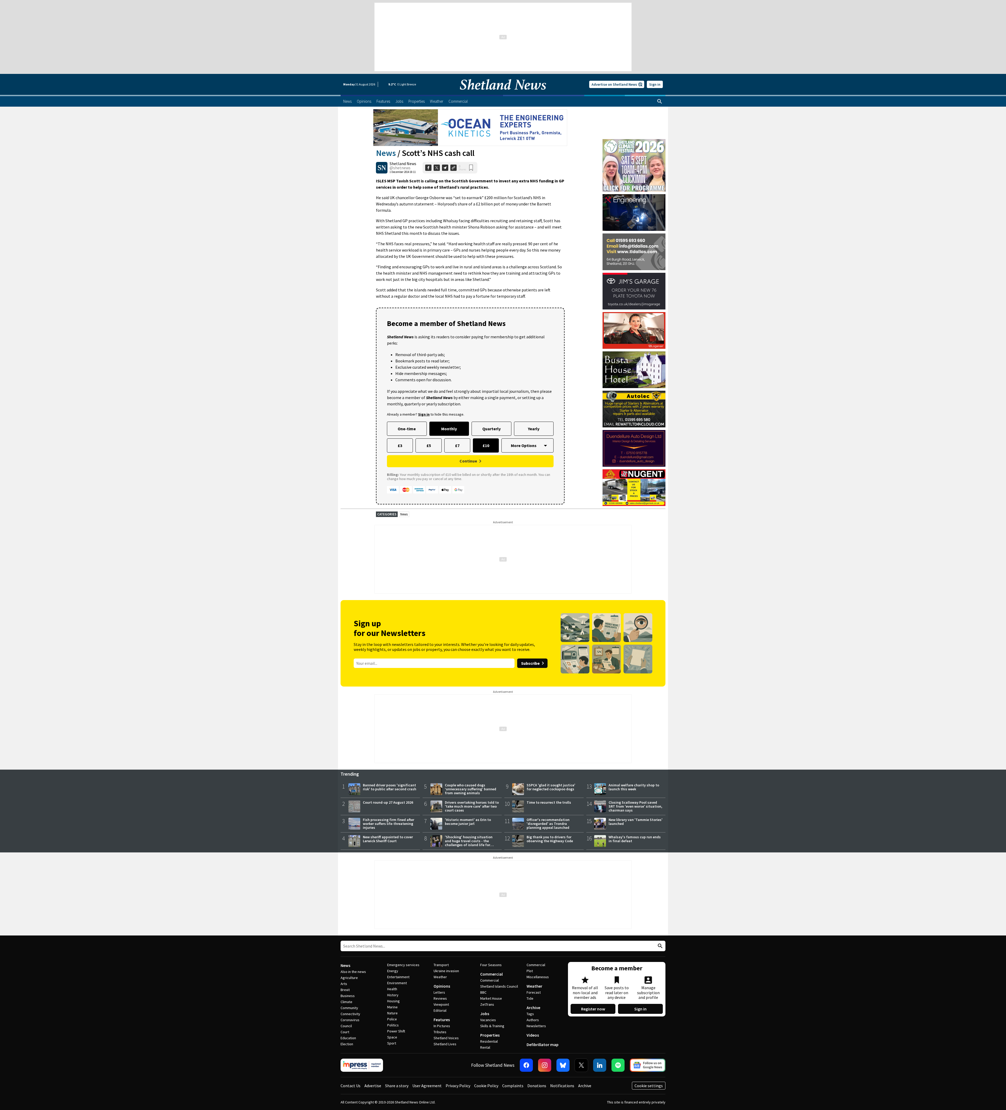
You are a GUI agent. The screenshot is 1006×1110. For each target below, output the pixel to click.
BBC (483, 992)
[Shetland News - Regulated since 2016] (362, 1065)
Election (347, 1044)
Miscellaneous (538, 977)
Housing (393, 1001)
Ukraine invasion (446, 970)
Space (392, 1037)
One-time (407, 428)
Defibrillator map (543, 1044)
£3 (400, 445)
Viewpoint (441, 1004)
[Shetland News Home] (503, 93)
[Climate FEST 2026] (634, 141)
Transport (441, 964)
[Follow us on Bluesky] (563, 1065)
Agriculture (349, 977)
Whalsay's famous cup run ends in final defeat (635, 839)
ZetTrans (487, 1004)
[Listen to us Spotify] (618, 1065)
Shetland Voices (446, 1038)
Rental (485, 1047)
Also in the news (353, 971)
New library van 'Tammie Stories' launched (636, 821)
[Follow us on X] (581, 1065)
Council (346, 1026)
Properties (490, 1035)
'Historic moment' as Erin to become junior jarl (468, 821)
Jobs (484, 1013)
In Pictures (442, 1026)
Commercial (491, 974)
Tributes (440, 1032)
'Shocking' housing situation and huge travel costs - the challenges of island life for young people (469, 843)
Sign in (654, 84)
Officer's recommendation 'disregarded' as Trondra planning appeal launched (548, 823)
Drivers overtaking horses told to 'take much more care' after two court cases (472, 806)
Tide (530, 998)
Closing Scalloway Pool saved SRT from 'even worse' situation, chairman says (635, 806)
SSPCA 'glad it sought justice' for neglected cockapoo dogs (551, 787)
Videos (533, 1035)
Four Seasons (491, 964)
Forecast (534, 992)
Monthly (449, 428)
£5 (429, 445)
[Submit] (659, 946)
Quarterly (491, 428)
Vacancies (488, 1020)
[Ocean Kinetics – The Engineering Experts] (470, 127)
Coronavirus (350, 1020)
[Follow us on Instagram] (544, 1065)
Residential (489, 1041)
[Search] (659, 101)
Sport (391, 1043)
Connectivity (350, 1013)
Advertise (372, 1085)
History (392, 995)
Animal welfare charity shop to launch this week (634, 787)
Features (442, 1019)
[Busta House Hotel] (634, 369)
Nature (392, 1013)
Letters (439, 992)
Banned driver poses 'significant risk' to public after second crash (389, 787)
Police (392, 1019)
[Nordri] (634, 212)
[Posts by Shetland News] (381, 167)
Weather (440, 977)
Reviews (440, 998)
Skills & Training (492, 1026)
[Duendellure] (634, 448)
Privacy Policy (458, 1085)
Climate (346, 1001)
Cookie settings (649, 1085)
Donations (536, 1085)
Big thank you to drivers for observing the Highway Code (550, 839)
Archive (533, 1007)
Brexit (345, 989)
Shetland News (403, 163)
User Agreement (427, 1085)
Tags (530, 1013)
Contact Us (350, 1085)
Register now (593, 1008)
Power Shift (396, 1031)
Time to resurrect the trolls (549, 802)
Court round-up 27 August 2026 (388, 802)
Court (345, 1032)
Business (348, 995)
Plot (530, 970)
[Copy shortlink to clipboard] (453, 168)
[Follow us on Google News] (647, 1065)
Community (349, 1007)
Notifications (562, 1085)
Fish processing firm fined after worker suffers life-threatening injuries (388, 823)
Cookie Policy (486, 1085)
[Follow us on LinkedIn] (599, 1065)
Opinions (442, 986)
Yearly (533, 428)
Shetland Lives (445, 1044)
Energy (392, 970)
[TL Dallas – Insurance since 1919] (634, 251)
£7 (457, 445)
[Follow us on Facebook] (526, 1065)
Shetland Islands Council (499, 986)
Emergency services (403, 964)
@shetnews (400, 167)
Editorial (440, 1010)
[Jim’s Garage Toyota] (634, 291)
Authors (533, 1020)
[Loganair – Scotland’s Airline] (634, 330)
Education (348, 1038)
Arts (344, 983)
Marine (392, 1007)
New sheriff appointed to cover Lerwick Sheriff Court (388, 839)
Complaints (512, 1085)
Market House (491, 998)
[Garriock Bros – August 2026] (634, 487)
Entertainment (398, 977)
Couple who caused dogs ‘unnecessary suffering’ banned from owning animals (470, 789)
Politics (393, 1025)
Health (392, 989)
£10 (486, 445)
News (386, 153)
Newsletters (536, 1026)
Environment (397, 983)
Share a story (396, 1085)
